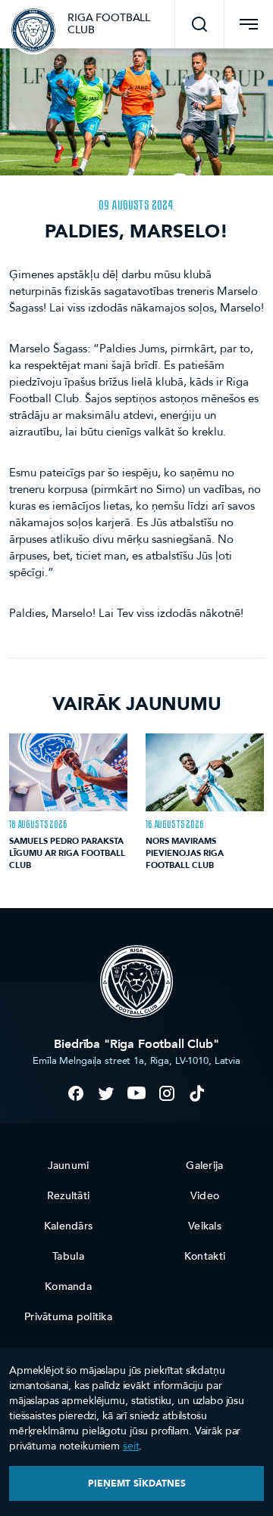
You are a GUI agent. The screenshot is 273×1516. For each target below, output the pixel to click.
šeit (131, 1446)
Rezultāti (68, 1196)
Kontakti (204, 1256)
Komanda (68, 1286)
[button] (199, 24)
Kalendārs (68, 1226)
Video (204, 1196)
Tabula (68, 1256)
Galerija (204, 1165)
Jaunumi (68, 1165)
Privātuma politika (68, 1317)
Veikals (204, 1226)
